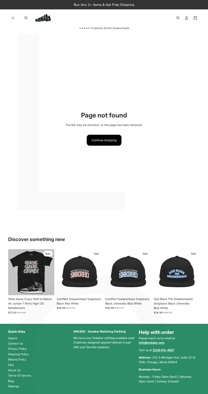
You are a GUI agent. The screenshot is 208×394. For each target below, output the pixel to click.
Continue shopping (104, 140)
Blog (11, 381)
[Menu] (12, 18)
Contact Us (15, 343)
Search (12, 338)
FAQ (11, 365)
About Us (14, 370)
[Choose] (48, 289)
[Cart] (195, 17)
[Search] (26, 17)
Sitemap (13, 386)
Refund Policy (17, 359)
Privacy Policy (17, 349)
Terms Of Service (19, 375)
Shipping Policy (18, 354)
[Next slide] (49, 272)
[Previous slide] (12, 272)
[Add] (96, 289)
